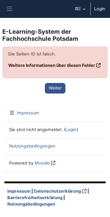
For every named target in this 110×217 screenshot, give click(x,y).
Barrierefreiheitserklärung (34, 197)
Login (99, 8)
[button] (80, 9)
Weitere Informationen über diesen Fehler (51, 65)
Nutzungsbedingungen (32, 146)
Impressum (28, 113)
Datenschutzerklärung (57, 191)
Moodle (42, 163)
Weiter (55, 88)
